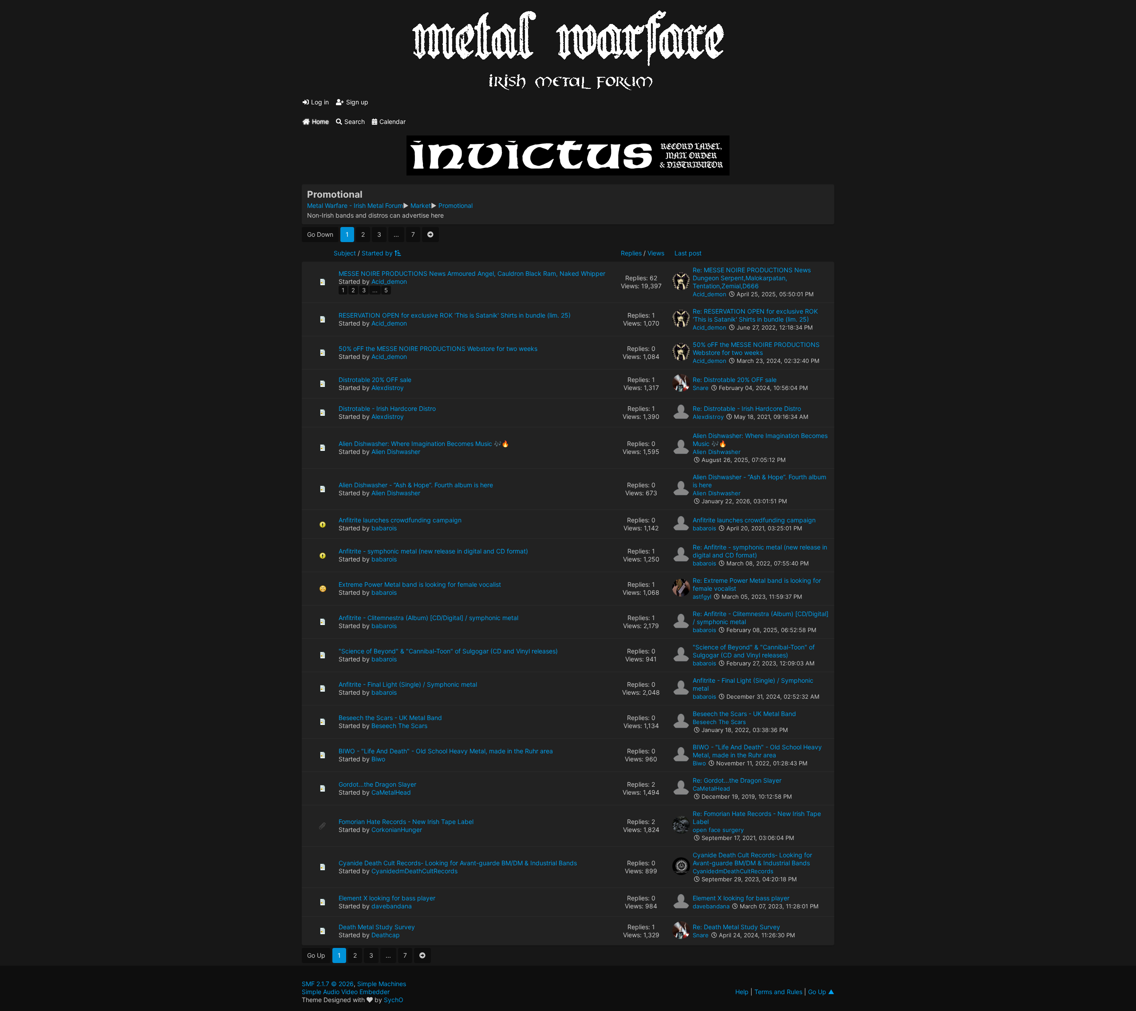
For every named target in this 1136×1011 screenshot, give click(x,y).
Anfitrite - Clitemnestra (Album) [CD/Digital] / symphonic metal (428, 617)
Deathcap (385, 935)
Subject (345, 253)
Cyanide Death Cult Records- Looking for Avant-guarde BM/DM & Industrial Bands (458, 863)
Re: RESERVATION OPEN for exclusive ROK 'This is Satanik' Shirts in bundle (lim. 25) (755, 315)
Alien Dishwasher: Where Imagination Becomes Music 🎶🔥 (424, 443)
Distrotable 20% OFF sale (375, 379)
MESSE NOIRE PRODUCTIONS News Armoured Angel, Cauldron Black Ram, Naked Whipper (472, 273)
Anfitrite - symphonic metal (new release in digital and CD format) (433, 551)
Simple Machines (381, 983)
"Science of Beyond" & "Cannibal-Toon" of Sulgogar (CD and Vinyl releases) (448, 651)
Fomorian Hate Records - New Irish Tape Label (406, 821)
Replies (631, 253)
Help (742, 991)
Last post (688, 253)
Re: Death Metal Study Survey (736, 927)
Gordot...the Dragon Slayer (377, 784)
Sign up (357, 102)
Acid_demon (389, 281)
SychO (393, 999)
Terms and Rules (778, 991)
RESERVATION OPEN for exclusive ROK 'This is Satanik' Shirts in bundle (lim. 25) (455, 315)
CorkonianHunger (396, 829)
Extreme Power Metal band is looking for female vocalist (420, 584)
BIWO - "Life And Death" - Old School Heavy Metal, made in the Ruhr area (446, 751)
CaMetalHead (391, 792)
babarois (384, 528)
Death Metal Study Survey (377, 927)
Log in (320, 102)
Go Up (316, 955)
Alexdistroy (387, 387)
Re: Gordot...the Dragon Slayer (737, 780)
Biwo (378, 759)
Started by (377, 253)
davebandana (391, 906)
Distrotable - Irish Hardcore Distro (387, 408)
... (396, 234)
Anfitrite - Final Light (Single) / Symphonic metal (408, 684)
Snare (701, 387)
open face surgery (718, 829)
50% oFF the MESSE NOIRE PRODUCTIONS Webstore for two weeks (438, 348)
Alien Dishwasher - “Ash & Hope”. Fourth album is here (416, 485)
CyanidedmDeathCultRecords (414, 871)
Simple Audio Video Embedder (346, 991)
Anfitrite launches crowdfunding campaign (400, 520)
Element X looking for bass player (387, 898)
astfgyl (702, 596)
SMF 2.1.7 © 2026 (328, 983)
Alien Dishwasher (395, 451)
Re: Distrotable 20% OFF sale (735, 379)
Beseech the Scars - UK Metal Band (390, 717)
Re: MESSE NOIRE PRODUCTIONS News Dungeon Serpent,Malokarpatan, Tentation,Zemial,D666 (752, 278)
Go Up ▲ (821, 991)
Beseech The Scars (399, 725)
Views (655, 253)
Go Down (320, 234)
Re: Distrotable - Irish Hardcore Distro (747, 408)
